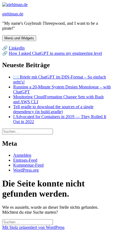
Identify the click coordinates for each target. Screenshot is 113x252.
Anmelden (22, 155)
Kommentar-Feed (28, 165)
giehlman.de (12, 14)
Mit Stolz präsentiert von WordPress (33, 227)
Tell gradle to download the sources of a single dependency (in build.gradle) (53, 109)
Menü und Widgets (19, 38)
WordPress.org (26, 170)
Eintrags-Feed (25, 160)
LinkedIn (17, 48)
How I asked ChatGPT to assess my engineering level (55, 53)
